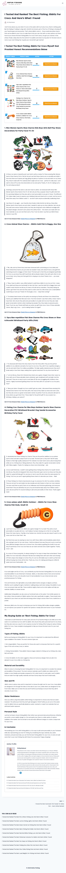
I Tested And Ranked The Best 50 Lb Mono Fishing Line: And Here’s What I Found (25, 817)
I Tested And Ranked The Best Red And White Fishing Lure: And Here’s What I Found (26, 833)
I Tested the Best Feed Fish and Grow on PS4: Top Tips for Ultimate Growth (25, 786)
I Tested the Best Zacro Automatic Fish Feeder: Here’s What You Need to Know (26, 780)
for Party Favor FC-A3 (24, 131)
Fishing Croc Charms (15, 407)
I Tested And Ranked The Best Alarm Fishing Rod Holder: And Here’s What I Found (25, 829)
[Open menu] (62, 3)
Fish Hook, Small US (19, 505)
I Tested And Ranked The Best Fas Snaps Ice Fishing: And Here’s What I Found (24, 841)
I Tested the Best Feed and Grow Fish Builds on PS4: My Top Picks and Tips (25, 788)
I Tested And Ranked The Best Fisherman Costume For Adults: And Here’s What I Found (27, 837)
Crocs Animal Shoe (14, 224)
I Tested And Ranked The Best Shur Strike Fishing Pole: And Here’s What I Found (25, 849)
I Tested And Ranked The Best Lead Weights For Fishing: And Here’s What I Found (25, 853)
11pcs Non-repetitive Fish (17, 317)
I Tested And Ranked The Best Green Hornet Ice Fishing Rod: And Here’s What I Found (26, 825)
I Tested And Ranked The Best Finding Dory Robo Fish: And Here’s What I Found (24, 845)
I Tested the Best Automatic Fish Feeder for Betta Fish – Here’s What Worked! (49, 803)
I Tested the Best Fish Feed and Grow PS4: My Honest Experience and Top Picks (27, 783)
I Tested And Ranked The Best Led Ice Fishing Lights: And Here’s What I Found (24, 821)
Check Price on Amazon (51, 64)
